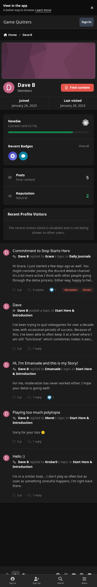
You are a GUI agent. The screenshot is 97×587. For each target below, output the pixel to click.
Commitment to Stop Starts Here (41, 250)
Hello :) (19, 456)
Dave (17, 304)
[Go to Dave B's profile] (6, 252)
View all (84, 146)
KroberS (51, 462)
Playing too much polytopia (36, 412)
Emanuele (52, 369)
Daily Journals (80, 256)
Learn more (8, 8)
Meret (49, 418)
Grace (49, 256)
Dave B (23, 256)
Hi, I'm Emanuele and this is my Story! (45, 363)
